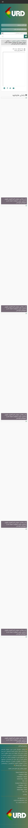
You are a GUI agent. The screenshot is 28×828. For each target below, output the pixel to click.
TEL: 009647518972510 (21, 803)
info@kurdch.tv (22, 798)
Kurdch (24, 41)
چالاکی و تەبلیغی (16, 41)
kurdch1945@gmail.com (20, 800)
